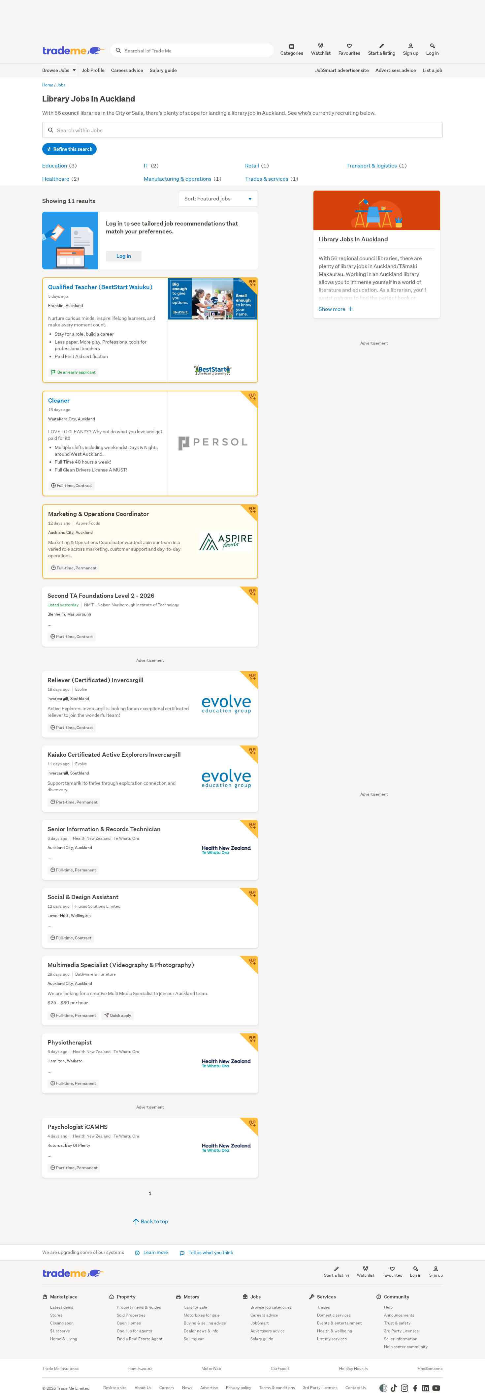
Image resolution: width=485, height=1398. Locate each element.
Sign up (410, 53)
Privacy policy (238, 1387)
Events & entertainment (339, 1323)
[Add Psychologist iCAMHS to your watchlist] (249, 1127)
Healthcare (56, 178)
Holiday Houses (353, 1369)
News (187, 1387)
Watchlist (365, 1275)
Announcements (399, 1315)
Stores (56, 1315)
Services (326, 1296)
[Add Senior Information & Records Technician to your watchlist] (249, 829)
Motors (191, 1296)
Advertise (209, 1387)
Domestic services (334, 1315)
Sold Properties (131, 1315)
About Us (143, 1387)
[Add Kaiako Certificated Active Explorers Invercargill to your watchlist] (249, 754)
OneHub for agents (134, 1331)
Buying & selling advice (205, 1323)
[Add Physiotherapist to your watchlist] (249, 1042)
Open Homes (129, 1323)
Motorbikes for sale (202, 1315)
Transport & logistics (372, 165)
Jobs (255, 1296)
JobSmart (259, 1323)
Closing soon (62, 1323)
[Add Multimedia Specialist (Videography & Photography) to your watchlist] (249, 965)
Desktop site (115, 1387)
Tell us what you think (210, 1253)
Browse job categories (271, 1307)
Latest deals (61, 1307)
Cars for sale (195, 1307)
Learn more (156, 1252)
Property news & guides (139, 1307)
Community (396, 1296)
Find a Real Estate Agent (140, 1339)
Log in (432, 53)
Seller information (400, 1339)
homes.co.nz (140, 1369)
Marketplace (64, 1296)
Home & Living (63, 1339)
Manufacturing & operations (178, 178)
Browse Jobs (56, 70)
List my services (332, 1339)
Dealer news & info (201, 1331)
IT (147, 165)
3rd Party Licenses (401, 1331)
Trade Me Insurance (60, 1369)
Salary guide (163, 70)
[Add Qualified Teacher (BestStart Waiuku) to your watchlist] (249, 286)
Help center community (406, 1347)
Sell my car (194, 1339)
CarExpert (280, 1369)
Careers (166, 1387)
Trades (323, 1307)
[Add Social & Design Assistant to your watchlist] (249, 897)
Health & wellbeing (334, 1331)
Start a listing (336, 1275)
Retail (252, 165)
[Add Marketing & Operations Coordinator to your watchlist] (249, 513)
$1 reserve (60, 1331)
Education (55, 165)
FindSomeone (430, 1369)
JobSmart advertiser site (342, 70)
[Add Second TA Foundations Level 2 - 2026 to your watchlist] (249, 596)
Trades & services (267, 178)
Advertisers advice (395, 70)
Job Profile (93, 70)
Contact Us (355, 1387)
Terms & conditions (277, 1387)
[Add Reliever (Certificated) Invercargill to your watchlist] (249, 680)
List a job (432, 70)
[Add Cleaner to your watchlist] (249, 400)
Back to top (154, 1221)
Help (388, 1307)
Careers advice (127, 70)
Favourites (392, 1275)
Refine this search (72, 149)
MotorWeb (211, 1369)
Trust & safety (397, 1323)
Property (126, 1296)
